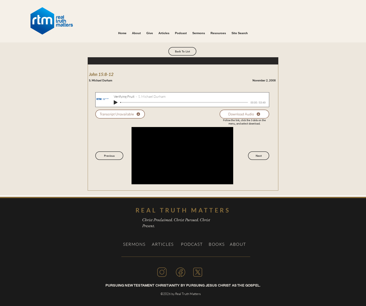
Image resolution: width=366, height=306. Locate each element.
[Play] (116, 102)
